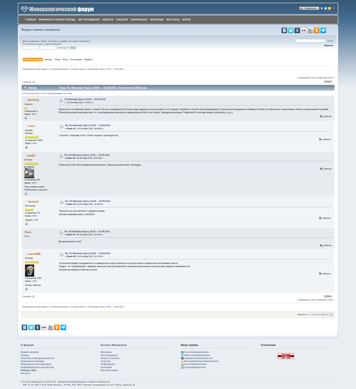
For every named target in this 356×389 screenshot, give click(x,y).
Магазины (173, 19)
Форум (186, 19)
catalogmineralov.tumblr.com (198, 358)
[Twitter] (326, 7)
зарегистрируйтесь (81, 41)
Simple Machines (54, 385)
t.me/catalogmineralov (195, 367)
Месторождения (89, 19)
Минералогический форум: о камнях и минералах (84, 381)
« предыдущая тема (306, 78)
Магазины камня (109, 370)
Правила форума (30, 352)
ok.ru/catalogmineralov (195, 364)
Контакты (26, 373)
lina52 (31, 155)
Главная (30, 19)
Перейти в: (302, 314)
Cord (31, 125)
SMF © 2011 (40, 385)
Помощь (25, 355)
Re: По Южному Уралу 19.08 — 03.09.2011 (88, 125)
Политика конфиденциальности (37, 358)
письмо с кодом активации (47, 44)
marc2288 (34, 253)
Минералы (106, 352)
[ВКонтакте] (322, 7)
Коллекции (157, 19)
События (122, 19)
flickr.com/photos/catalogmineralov (201, 361)
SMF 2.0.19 (28, 385)
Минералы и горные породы (57, 19)
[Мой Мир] (333, 7)
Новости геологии (110, 358)
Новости (107, 19)
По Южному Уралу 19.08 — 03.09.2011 (85, 99)
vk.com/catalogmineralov (196, 352)
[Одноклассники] (330, 7)
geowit (31, 99)
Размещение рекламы (32, 361)
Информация (139, 19)
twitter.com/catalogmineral (197, 355)
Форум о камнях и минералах (41, 29)
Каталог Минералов (114, 344)
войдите (64, 41)
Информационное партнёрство (37, 367)
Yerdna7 (33, 201)
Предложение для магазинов (36, 364)
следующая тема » (325, 78)
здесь (230, 112)
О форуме (27, 344)
